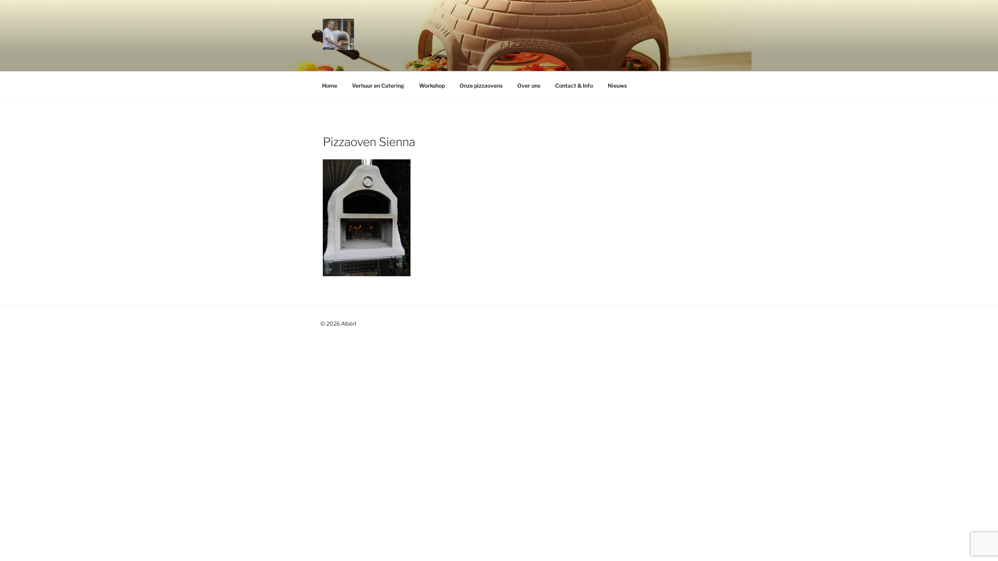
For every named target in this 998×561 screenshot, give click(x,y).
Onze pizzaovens (481, 85)
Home (329, 85)
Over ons (528, 85)
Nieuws (617, 85)
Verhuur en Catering (378, 85)
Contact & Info (574, 85)
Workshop (432, 85)
